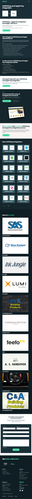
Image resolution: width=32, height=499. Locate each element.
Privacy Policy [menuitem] (4, 496)
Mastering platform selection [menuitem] (22, 474)
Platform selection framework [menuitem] (23, 478)
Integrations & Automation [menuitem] (5, 472)
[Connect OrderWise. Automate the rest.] (15, 303)
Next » (9, 205)
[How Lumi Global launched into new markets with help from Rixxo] (15, 284)
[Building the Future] (15, 400)
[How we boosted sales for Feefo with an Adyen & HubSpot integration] (15, 342)
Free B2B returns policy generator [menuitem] (6, 490)
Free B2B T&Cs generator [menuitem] (5, 487)
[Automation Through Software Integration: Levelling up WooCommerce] (15, 361)
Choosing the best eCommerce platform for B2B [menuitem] (24, 472)
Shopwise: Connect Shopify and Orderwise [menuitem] (6, 485)
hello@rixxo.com (21, 488)
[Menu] (29, 1)
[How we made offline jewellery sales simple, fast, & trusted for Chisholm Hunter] (15, 323)
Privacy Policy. (5, 447)
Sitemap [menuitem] (16, 496)
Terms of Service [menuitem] (10, 496)
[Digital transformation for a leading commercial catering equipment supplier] (15, 245)
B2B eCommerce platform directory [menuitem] (23, 477)
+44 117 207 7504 (21, 487)
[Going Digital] (15, 226)
